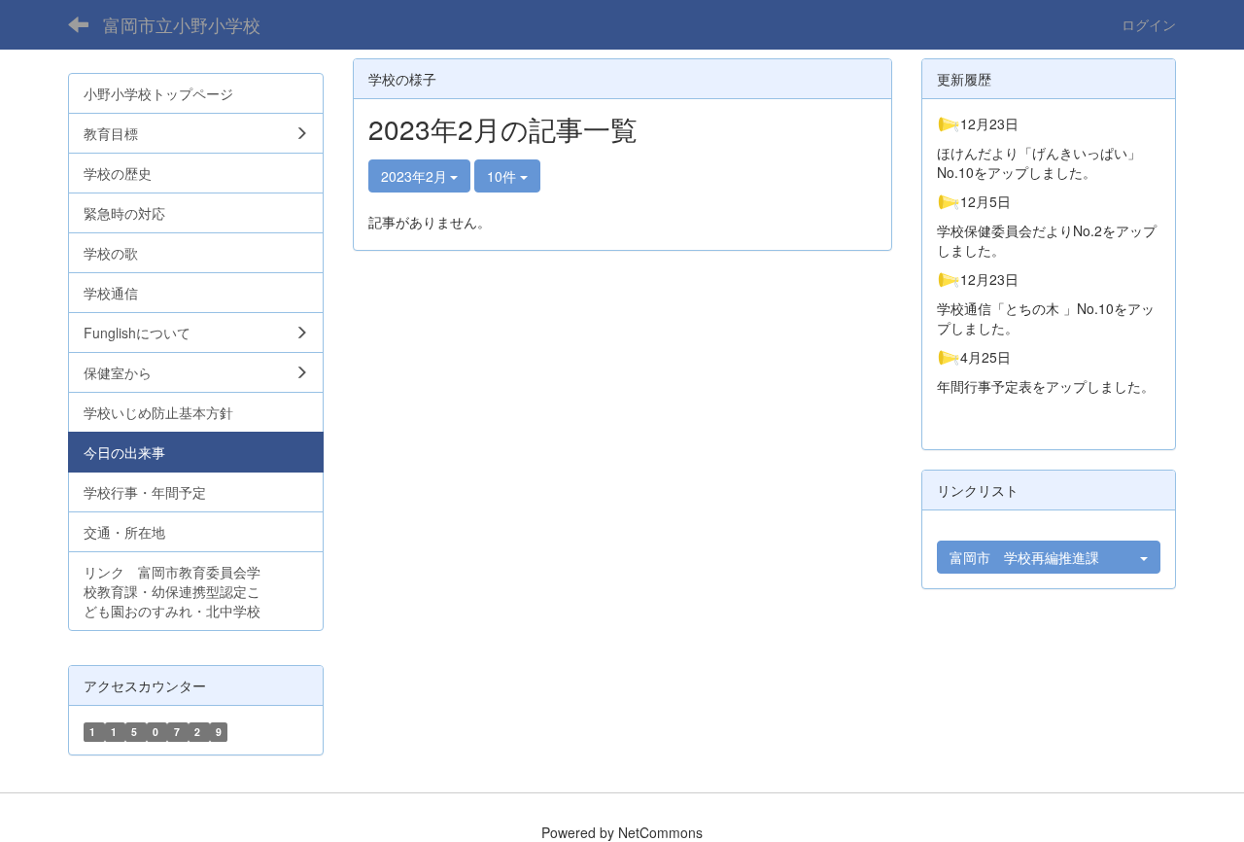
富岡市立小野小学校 (181, 24)
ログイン (1149, 24)
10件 (503, 176)
